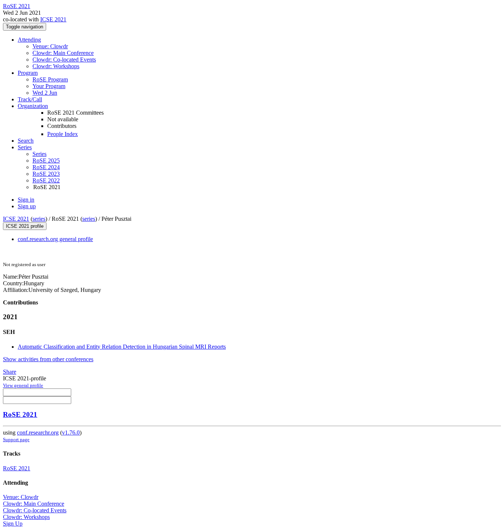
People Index (62, 134)
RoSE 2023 (46, 174)
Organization (33, 106)
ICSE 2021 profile (25, 226)
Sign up (27, 206)
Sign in (26, 199)
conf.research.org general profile (55, 239)
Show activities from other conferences (48, 359)
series (38, 219)
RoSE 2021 (20, 414)
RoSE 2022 (46, 180)
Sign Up (13, 523)
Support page (16, 439)
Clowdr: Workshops (55, 66)
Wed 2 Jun (44, 93)
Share (9, 372)
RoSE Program (50, 79)
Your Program (48, 86)
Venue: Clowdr (50, 46)
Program (28, 73)
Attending (29, 39)
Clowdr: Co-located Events (64, 59)
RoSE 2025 (46, 160)
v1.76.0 (71, 432)
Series (39, 154)
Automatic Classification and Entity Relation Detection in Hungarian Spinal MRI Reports (122, 347)
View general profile (23, 385)
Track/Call (30, 99)
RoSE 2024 (46, 167)
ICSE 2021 (53, 19)
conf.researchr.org (38, 432)
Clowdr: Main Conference (63, 53)
